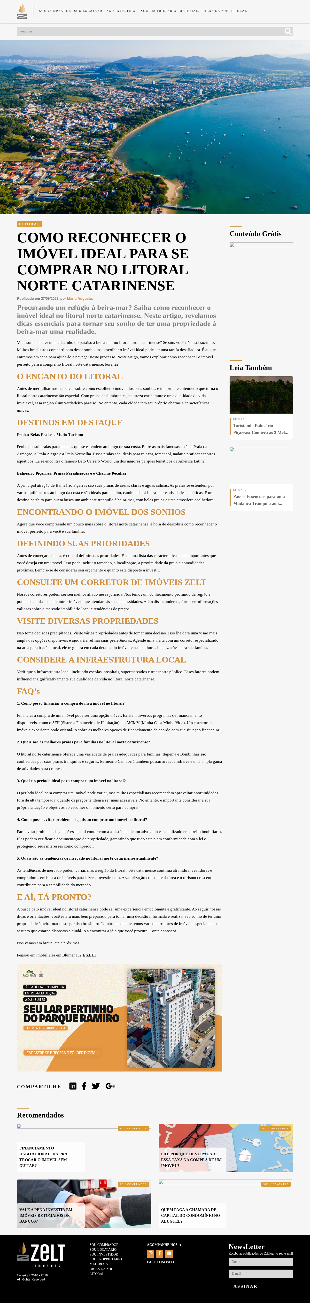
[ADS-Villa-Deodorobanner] (119, 1070)
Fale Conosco (160, 1262)
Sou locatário (89, 11)
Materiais (189, 11)
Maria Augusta (79, 298)
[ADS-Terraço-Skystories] (261, 245)
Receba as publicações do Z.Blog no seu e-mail (261, 1253)
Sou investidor (122, 11)
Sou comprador (55, 11)
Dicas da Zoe (215, 11)
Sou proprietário (159, 11)
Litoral (239, 11)
